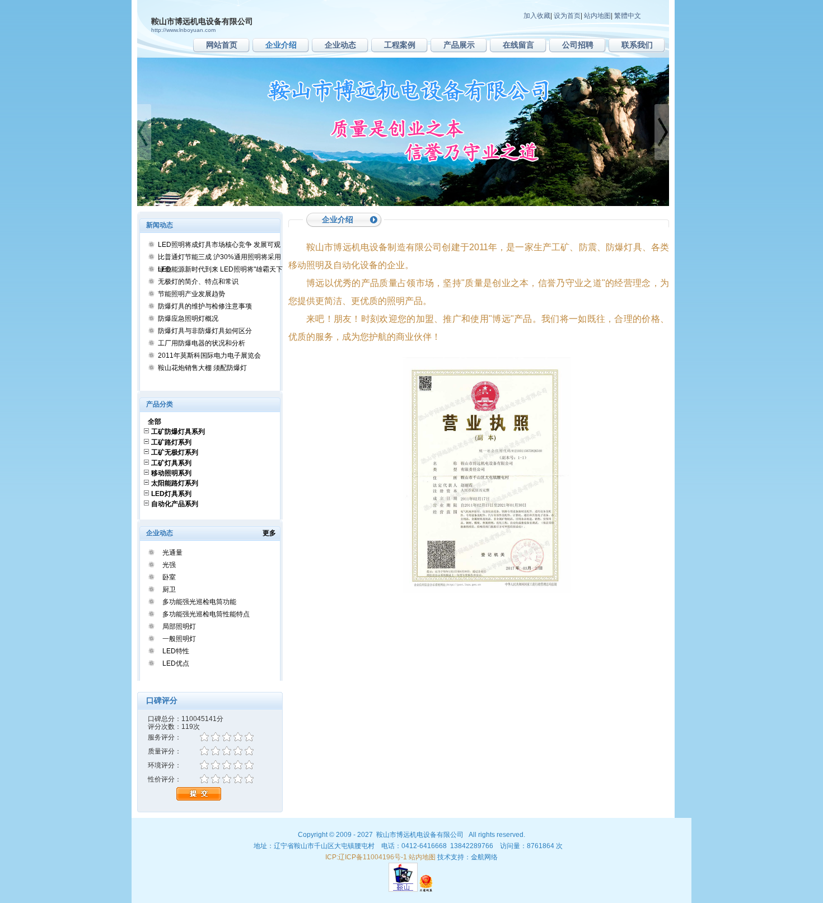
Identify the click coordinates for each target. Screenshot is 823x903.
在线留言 (518, 44)
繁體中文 (627, 16)
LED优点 (175, 663)
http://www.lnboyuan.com (183, 30)
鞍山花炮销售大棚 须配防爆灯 (202, 368)
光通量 (172, 552)
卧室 (169, 577)
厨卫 (169, 589)
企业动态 (340, 44)
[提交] (198, 799)
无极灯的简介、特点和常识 (198, 282)
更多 (273, 533)
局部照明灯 (179, 626)
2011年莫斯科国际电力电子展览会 (209, 355)
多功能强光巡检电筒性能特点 (206, 614)
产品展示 (459, 44)
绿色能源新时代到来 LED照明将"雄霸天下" (221, 269)
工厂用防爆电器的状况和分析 (201, 343)
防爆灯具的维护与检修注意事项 (205, 306)
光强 (169, 565)
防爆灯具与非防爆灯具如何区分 (205, 331)
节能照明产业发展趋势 (191, 294)
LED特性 (175, 651)
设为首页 (567, 16)
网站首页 (221, 44)
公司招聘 (577, 44)
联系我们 (637, 44)
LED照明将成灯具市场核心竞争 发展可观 (219, 245)
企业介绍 (281, 44)
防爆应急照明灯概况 (188, 318)
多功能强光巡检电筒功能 (199, 602)
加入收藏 (536, 16)
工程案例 (399, 44)
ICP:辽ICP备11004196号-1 (366, 857)
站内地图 (597, 16)
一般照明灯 (179, 639)
